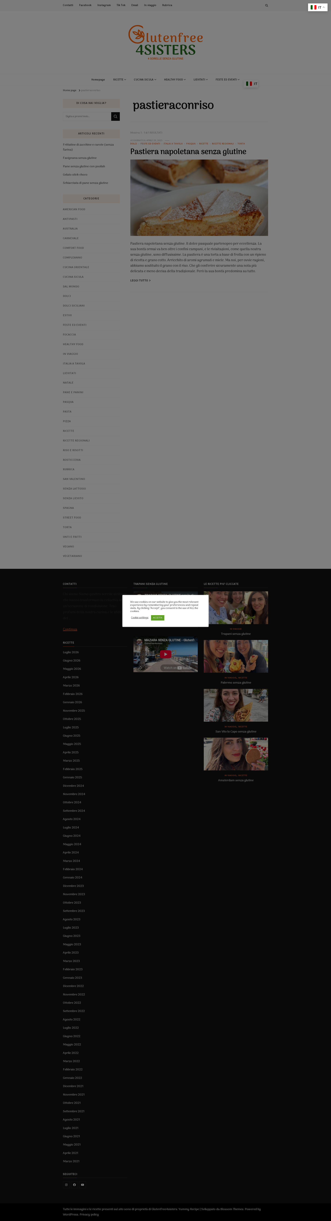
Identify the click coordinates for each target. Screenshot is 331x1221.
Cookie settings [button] (139, 617)
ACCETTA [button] (157, 618)
